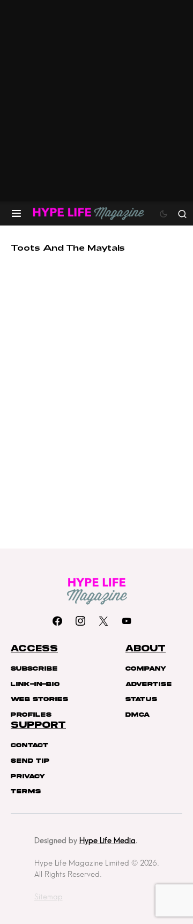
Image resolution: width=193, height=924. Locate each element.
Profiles (31, 714)
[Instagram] (80, 621)
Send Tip (30, 760)
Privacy (28, 776)
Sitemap (48, 897)
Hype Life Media (107, 840)
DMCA (137, 714)
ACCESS (34, 649)
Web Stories (39, 699)
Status (141, 699)
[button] (16, 213)
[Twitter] (103, 621)
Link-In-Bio (35, 684)
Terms (26, 791)
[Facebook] (57, 621)
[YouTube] (126, 621)
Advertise (148, 684)
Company (145, 668)
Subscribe (34, 668)
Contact (29, 745)
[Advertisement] (96, 100)
